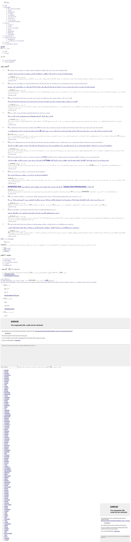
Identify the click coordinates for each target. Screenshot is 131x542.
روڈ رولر (11, 18)
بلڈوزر (10, 13)
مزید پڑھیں (12, 80)
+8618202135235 (9, 274)
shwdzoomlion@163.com (11, 275)
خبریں (6, 42)
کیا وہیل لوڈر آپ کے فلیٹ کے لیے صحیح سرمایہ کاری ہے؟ (30, 116)
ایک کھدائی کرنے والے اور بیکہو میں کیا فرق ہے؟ (28, 175)
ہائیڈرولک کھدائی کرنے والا (11, 282)
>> (9, 239)
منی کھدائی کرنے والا (29, 282)
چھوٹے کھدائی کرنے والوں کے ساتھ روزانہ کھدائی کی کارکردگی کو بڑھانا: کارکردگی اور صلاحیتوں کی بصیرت (51, 87)
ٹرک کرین (11, 15)
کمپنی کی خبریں (10, 60)
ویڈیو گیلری (9, 35)
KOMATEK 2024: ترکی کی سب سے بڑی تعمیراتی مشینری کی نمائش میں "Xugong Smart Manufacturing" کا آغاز (51, 187)
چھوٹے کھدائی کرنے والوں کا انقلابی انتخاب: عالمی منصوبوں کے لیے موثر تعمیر (40, 73)
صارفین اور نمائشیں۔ (16, 40)
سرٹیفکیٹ (11, 39)
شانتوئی (11, 34)
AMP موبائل (49, 280)
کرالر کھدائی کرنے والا (46, 282)
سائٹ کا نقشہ (7, 280)
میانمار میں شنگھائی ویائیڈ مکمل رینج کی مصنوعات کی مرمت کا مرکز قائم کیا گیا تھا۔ (43, 227)
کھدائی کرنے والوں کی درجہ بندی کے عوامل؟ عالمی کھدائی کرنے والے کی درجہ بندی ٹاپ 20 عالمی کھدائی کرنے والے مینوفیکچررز (60, 131)
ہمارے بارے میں (10, 37)
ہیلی (9, 29)
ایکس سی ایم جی (13, 27)
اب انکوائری (5, 278)
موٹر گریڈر (12, 16)
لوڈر (9, 10)
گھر (5, 5)
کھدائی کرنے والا (14, 8)
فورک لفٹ (11, 11)
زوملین (10, 24)
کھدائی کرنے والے (89, 282)
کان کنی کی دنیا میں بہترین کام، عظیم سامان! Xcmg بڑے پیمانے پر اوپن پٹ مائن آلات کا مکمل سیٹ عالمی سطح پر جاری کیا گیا (58, 160)
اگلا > (12, 239)
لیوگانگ (11, 31)
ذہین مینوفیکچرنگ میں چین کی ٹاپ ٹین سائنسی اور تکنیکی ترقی (33, 213)
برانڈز (7, 23)
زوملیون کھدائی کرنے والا (65, 282)
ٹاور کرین (11, 19)
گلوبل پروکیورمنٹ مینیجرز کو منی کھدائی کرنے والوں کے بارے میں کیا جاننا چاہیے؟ (42, 101)
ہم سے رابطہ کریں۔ (11, 43)
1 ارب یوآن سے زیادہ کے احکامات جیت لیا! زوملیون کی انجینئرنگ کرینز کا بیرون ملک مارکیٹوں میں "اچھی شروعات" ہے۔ (56, 200)
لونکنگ (10, 32)
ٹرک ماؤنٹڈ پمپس (14, 21)
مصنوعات (7, 7)
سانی (9, 26)
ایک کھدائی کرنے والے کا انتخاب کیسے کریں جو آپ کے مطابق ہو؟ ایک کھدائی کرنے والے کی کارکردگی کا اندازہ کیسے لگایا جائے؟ (60, 145)
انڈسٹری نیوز (9, 61)
